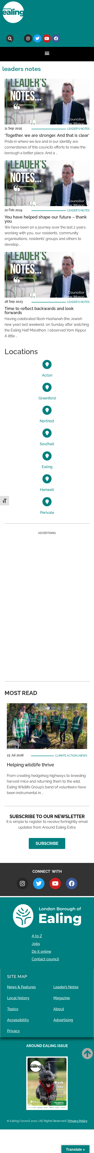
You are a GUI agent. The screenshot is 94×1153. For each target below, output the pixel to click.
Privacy (13, 1031)
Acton (47, 375)
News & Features (21, 987)
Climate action (66, 755)
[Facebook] (56, 38)
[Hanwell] (47, 478)
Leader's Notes (78, 128)
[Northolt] (47, 410)
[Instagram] (28, 38)
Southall (47, 444)
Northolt (47, 421)
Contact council (45, 959)
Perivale (47, 512)
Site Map (17, 976)
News (83, 755)
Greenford (47, 398)
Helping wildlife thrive (30, 765)
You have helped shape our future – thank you (46, 219)
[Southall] (47, 433)
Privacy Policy (77, 1121)
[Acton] (47, 364)
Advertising (63, 1020)
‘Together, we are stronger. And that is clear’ (47, 135)
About (58, 1009)
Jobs (36, 944)
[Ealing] (47, 456)
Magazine (61, 998)
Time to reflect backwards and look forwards (39, 310)
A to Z (37, 936)
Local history (18, 998)
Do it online (41, 951)
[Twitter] (37, 38)
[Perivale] (47, 501)
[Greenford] (47, 387)
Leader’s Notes (65, 987)
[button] (10, 38)
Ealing (47, 467)
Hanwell (47, 490)
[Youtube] (47, 38)
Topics (12, 1009)
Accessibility (18, 1020)
